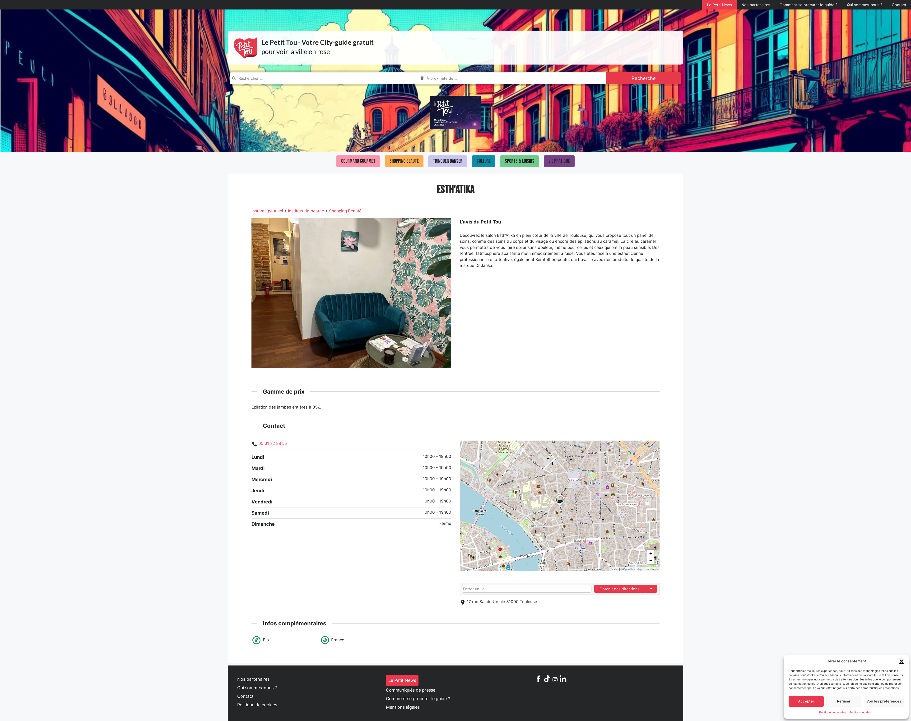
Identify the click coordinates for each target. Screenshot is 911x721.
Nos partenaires (755, 4)
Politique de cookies (832, 712)
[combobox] (324, 78)
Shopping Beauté (404, 161)
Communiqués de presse (410, 690)
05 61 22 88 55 (272, 443)
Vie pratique (559, 161)
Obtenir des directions (619, 588)
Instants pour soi (267, 211)
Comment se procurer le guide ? (808, 4)
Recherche (644, 78)
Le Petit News (719, 4)
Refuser (844, 701)
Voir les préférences (883, 701)
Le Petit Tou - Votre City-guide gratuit (317, 42)
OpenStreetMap (632, 569)
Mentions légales (859, 712)
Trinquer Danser (447, 161)
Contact (899, 4)
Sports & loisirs (519, 161)
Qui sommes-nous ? (864, 4)
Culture (484, 161)
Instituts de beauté (306, 211)
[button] (901, 661)
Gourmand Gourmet (358, 161)
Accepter (806, 701)
